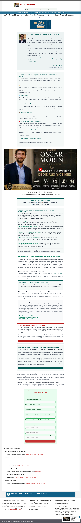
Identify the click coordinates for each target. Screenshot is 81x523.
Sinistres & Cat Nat (45, 12)
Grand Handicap (37, 12)
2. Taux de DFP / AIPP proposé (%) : (33, 404)
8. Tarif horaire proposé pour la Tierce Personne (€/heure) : (38, 435)
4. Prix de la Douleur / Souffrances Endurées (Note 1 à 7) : (38, 414)
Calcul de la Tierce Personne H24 (26, 318)
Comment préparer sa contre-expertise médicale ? (25, 477)
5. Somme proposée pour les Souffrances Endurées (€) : (37, 419)
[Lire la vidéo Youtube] (40, 169)
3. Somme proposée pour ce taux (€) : (33, 409)
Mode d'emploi (38, 471)
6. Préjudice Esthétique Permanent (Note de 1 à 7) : (36, 425)
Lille (54, 273)
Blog (32, 521)
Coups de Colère (61, 12)
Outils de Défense (53, 12)
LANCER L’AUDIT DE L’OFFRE (40, 441)
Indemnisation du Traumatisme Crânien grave (28, 317)
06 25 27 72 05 (44, 9)
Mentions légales (27, 521)
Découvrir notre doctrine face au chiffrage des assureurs (40, 340)
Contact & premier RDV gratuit (22, 12)
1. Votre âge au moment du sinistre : (33, 399)
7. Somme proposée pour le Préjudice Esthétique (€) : (37, 429)
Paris (28, 275)
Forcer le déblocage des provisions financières (36, 460)
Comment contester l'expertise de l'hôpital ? (34, 454)
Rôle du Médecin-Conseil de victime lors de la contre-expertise (28, 465)
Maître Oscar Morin (27, 4)
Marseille (57, 273)
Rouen (61, 273)
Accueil (30, 12)
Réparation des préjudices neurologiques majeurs (36, 483)
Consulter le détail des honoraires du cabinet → (40, 368)
